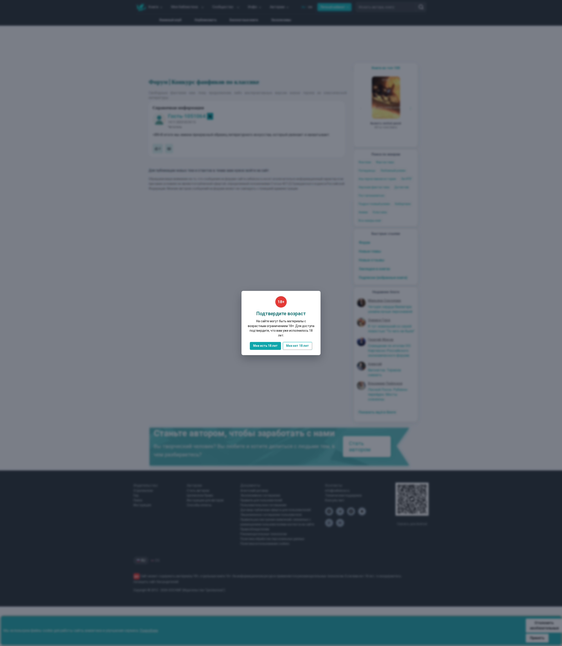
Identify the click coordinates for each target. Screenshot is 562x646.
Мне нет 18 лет (297, 345)
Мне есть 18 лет (265, 345)
